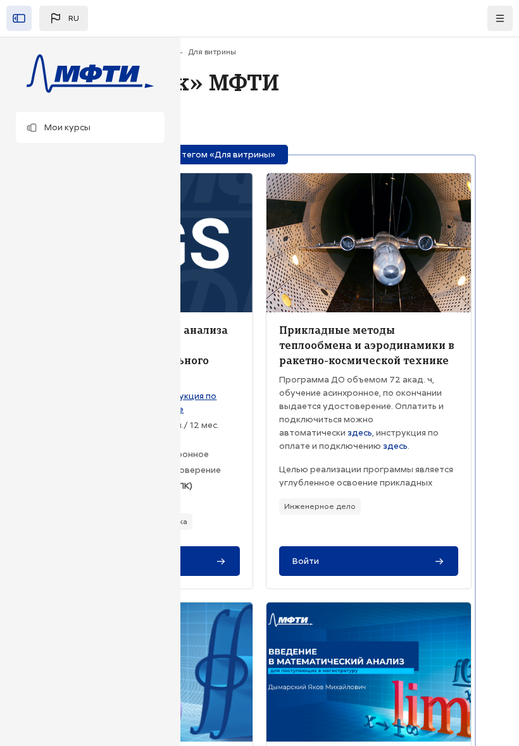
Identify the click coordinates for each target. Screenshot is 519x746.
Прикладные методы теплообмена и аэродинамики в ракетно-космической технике (366, 345)
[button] (90, 127)
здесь (359, 432)
